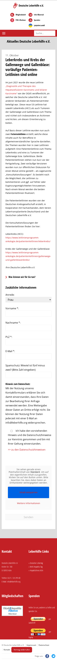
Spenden (37, 20)
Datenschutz (44, 645)
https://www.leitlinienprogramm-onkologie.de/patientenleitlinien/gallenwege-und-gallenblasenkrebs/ (28, 256)
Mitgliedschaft (21, 15)
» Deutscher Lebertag (36, 563)
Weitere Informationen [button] (28, 503)
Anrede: (9, 294)
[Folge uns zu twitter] (52, 656)
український (39, 25)
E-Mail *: (10, 351)
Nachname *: (13, 322)
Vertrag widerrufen (22, 649)
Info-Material (39, 15)
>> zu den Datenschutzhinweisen (26, 449)
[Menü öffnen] (4, 33)
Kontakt (7, 649)
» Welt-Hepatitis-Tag (36, 566)
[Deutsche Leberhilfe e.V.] (28, 5)
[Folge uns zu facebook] (47, 656)
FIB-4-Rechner (21, 20)
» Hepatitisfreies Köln (36, 570)
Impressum (31, 645)
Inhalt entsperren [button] (29, 492)
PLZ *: (8, 337)
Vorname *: (12, 308)
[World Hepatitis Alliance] (12, 616)
